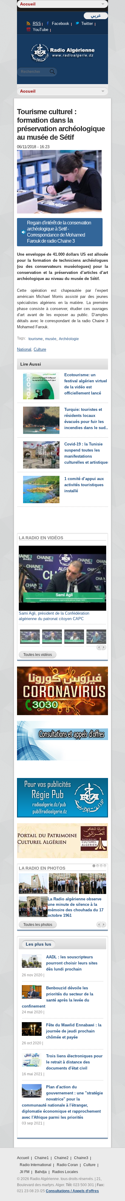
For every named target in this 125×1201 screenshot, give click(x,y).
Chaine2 (61, 1158)
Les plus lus (38, 944)
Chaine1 (42, 1158)
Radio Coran (67, 1165)
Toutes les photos (37, 925)
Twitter (87, 23)
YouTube (40, 29)
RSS (37, 23)
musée (50, 339)
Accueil (23, 1158)
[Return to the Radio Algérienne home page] (62, 45)
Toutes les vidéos (37, 655)
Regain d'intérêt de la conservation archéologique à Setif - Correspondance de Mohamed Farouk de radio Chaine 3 (59, 232)
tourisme (36, 339)
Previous (98, 647)
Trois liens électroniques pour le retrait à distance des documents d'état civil (74, 1062)
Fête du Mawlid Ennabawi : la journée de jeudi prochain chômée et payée (73, 1031)
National (24, 349)
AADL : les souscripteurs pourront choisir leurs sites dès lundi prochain (71, 963)
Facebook (60, 23)
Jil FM (24, 1172)
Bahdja (41, 1172)
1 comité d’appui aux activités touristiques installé (84, 484)
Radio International (35, 1165)
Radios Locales (65, 1172)
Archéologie (69, 339)
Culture (40, 349)
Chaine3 (81, 1158)
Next (104, 647)
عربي (96, 15)
